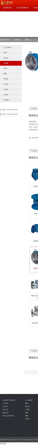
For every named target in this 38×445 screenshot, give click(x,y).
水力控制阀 (29, 400)
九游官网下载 (5, 2)
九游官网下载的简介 (9, 400)
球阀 (26, 413)
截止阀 (27, 406)
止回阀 (26, 39)
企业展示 (5, 406)
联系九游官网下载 (8, 416)
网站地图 (3, 443)
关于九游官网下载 (22, 8)
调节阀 (27, 419)
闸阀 (26, 403)
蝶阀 (26, 416)
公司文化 (5, 409)
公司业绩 (5, 403)
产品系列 (17, 39)
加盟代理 (5, 413)
